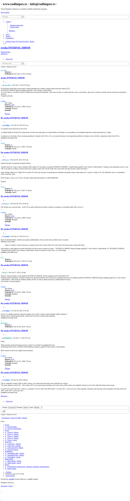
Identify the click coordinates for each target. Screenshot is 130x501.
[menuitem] (16, 25)
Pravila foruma (5, 52)
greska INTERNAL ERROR (15, 47)
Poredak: (20, 407)
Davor (3, 143)
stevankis (4, 70)
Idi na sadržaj (5, 12)
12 (11, 145)
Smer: (32, 407)
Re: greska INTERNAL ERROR (14, 118)
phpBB (11, 479)
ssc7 (2, 257)
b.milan (3, 101)
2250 (12, 105)
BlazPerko (4, 323)
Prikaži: (5, 407)
